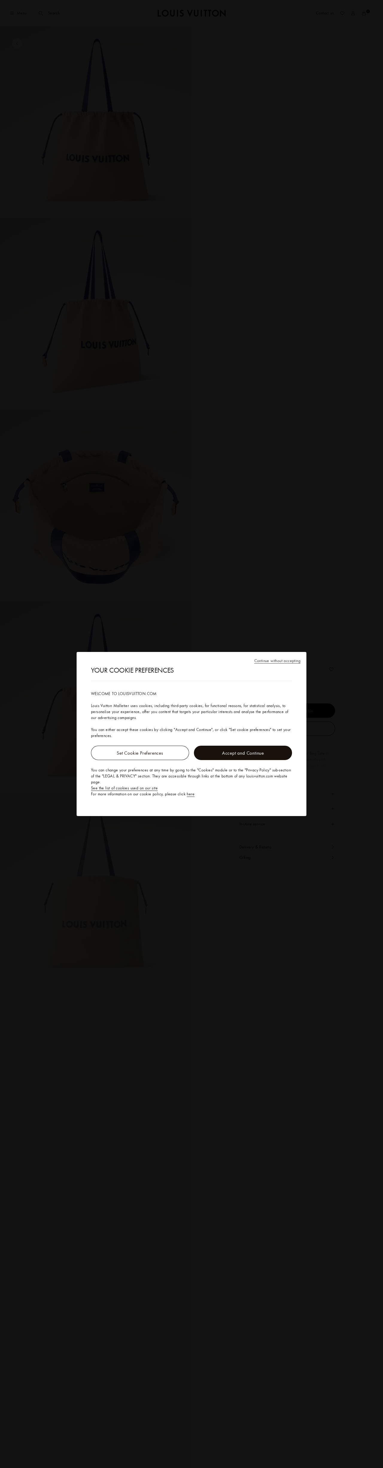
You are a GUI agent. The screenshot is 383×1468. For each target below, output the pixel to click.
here (190, 794)
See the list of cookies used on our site (124, 788)
